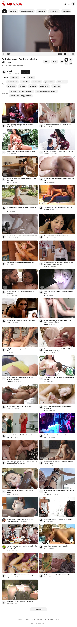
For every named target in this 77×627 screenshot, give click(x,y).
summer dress (67, 11)
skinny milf (13, 11)
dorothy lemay (54, 11)
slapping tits (41, 11)
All (4, 11)
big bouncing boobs (27, 11)
